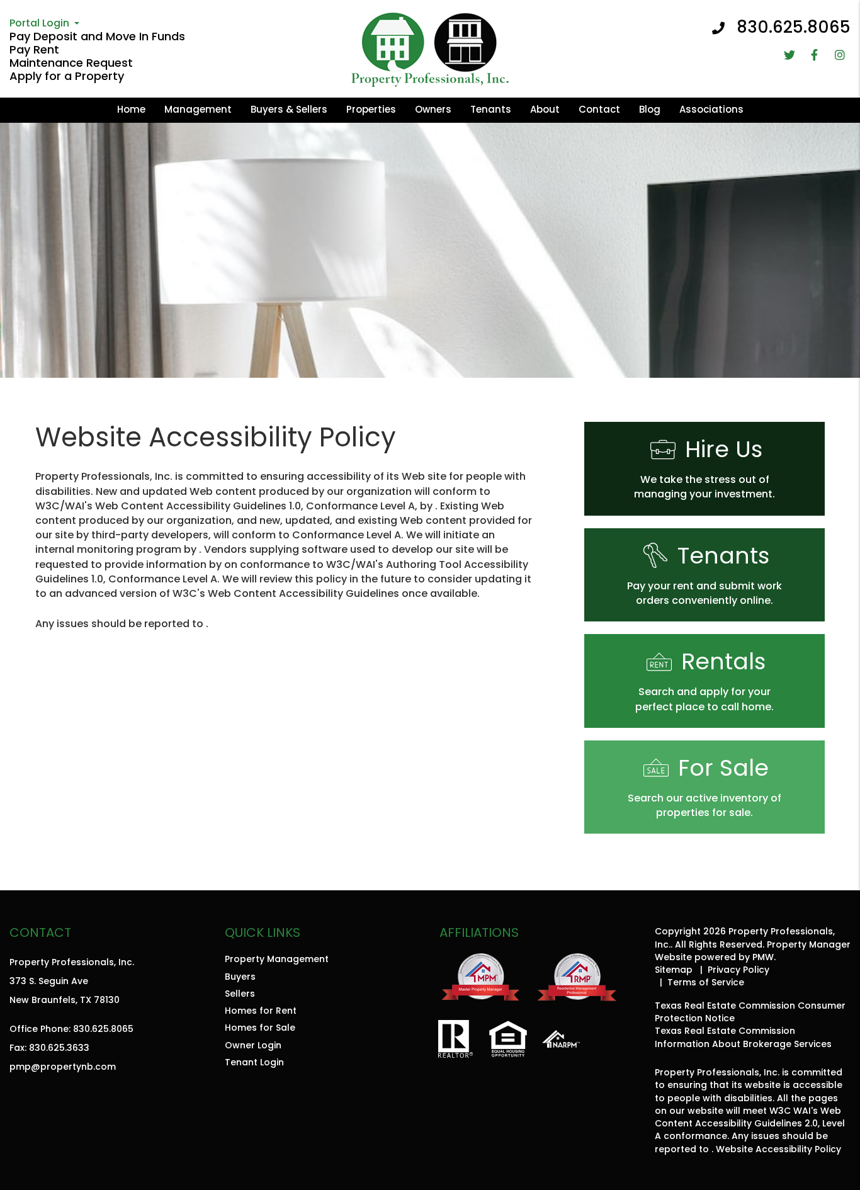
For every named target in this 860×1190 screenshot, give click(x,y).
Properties (371, 109)
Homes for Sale (260, 1027)
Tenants (490, 109)
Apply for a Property (66, 76)
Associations (711, 109)
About (545, 109)
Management (198, 109)
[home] (430, 48)
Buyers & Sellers (289, 109)
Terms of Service (705, 982)
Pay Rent (34, 49)
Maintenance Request (71, 63)
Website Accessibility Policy (778, 1149)
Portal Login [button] (39, 23)
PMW (763, 957)
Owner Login (253, 1045)
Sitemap (674, 969)
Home (131, 109)
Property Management (277, 959)
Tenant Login (254, 1062)
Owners (433, 109)
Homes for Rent (261, 1010)
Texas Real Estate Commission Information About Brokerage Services (743, 1037)
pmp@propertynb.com (62, 1066)
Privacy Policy (738, 969)
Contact (599, 109)
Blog (649, 109)
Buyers (240, 976)
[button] (789, 55)
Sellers (240, 993)
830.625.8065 (794, 27)
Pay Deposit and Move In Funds (97, 36)
